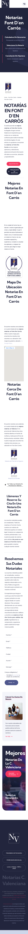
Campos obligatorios (11, 672)
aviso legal (16, 675)
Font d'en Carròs (12, 97)
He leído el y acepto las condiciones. (13, 675)
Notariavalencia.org (7, 903)
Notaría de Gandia (14, 478)
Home (5, 97)
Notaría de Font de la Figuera (14, 461)
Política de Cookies (7, 897)
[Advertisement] (14, 213)
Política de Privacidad (19, 895)
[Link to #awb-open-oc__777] (24, 4)
